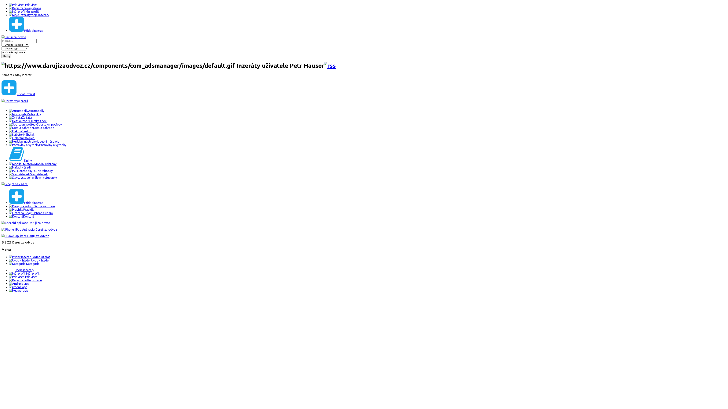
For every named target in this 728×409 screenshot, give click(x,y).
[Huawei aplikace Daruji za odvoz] (25, 236)
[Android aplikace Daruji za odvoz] (26, 223)
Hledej (6, 56)
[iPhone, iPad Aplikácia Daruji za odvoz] (29, 229)
